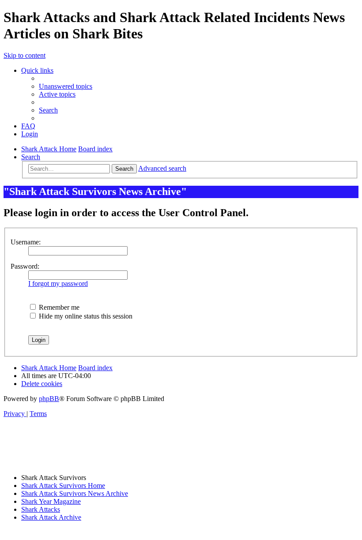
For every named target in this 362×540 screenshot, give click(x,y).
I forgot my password (58, 283)
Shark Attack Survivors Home (63, 485)
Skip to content (24, 55)
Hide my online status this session (84, 316)
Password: (25, 266)
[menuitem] (65, 86)
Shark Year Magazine (51, 501)
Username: (26, 242)
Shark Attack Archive (51, 517)
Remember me (58, 307)
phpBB (49, 398)
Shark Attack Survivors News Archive (74, 493)
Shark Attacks (40, 509)
